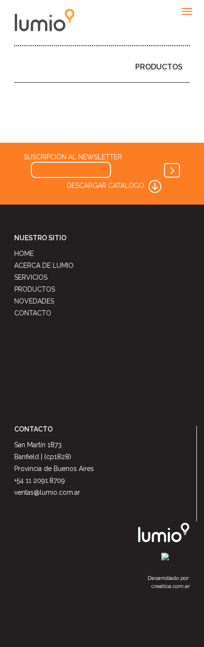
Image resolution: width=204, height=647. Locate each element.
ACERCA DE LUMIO (44, 265)
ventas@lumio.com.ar (47, 492)
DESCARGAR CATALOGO (106, 185)
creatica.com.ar (170, 586)
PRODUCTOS (159, 66)
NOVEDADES (34, 301)
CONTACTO (32, 313)
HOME (24, 253)
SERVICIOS (30, 277)
